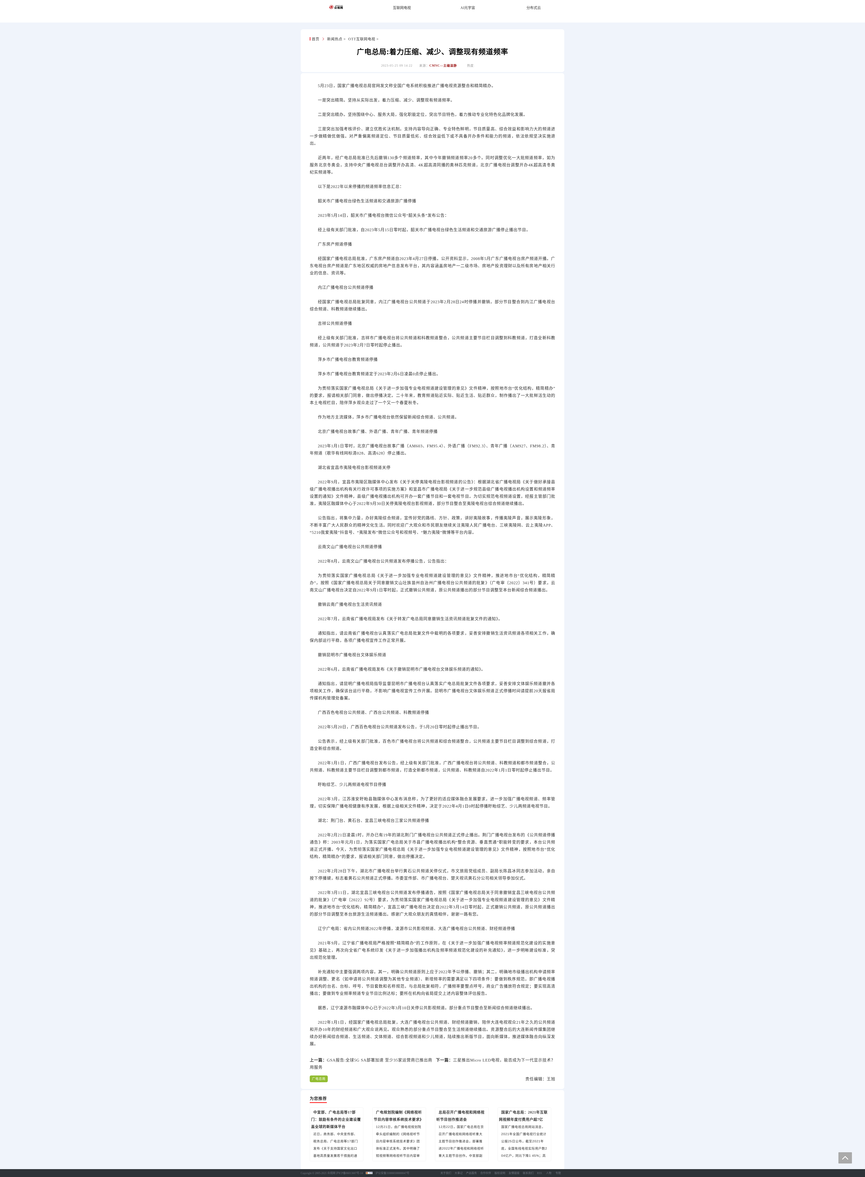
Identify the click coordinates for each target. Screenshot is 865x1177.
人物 (548, 1173)
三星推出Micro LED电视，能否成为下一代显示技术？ (504, 1060)
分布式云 (533, 8)
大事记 (459, 1173)
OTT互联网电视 (361, 39)
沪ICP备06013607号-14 (349, 1173)
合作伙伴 (485, 1173)
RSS (539, 1173)
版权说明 (499, 1173)
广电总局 (319, 1078)
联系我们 (528, 1173)
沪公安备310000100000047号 (392, 1173)
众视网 (331, 1173)
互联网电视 (402, 8)
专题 (558, 1173)
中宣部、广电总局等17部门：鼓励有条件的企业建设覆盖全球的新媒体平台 (336, 1119)
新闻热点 (334, 39)
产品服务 (471, 1173)
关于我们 (445, 1173)
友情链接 (514, 1173)
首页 (316, 39)
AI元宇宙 (467, 8)
